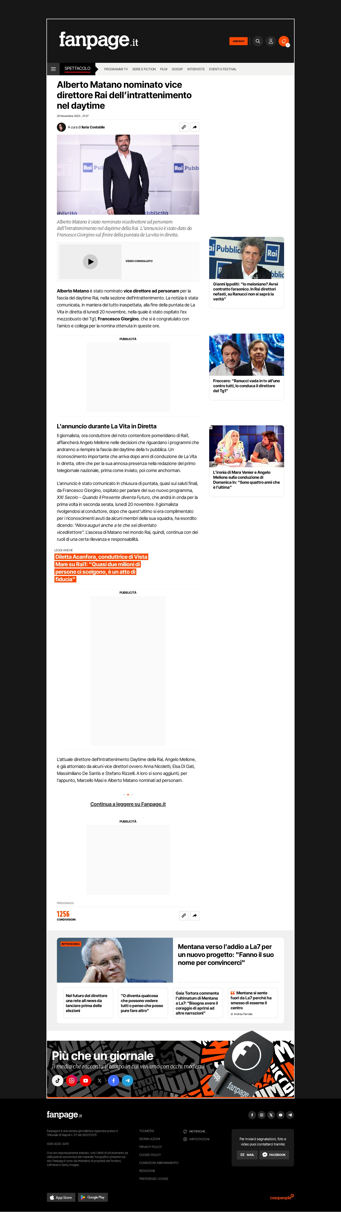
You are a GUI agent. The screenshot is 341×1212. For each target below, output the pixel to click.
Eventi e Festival (223, 69)
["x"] (99, 1080)
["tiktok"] (57, 1080)
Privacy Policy (150, 1147)
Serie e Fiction (144, 69)
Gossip (177, 69)
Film (163, 69)
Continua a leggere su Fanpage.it (128, 804)
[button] (194, 127)
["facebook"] (113, 1080)
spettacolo (77, 68)
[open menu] (53, 69)
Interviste (196, 69)
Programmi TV (116, 69)
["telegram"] (127, 1080)
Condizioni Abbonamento (158, 1163)
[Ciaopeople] (282, 1199)
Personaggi (65, 903)
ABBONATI (238, 41)
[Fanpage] (64, 1115)
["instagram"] (71, 1080)
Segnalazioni (149, 1139)
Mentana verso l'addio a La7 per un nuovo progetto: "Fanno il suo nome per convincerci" (226, 954)
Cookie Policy (150, 1155)
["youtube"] (85, 1080)
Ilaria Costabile (93, 127)
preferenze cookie (153, 1179)
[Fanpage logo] (92, 41)
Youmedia (146, 1131)
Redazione (147, 1171)
